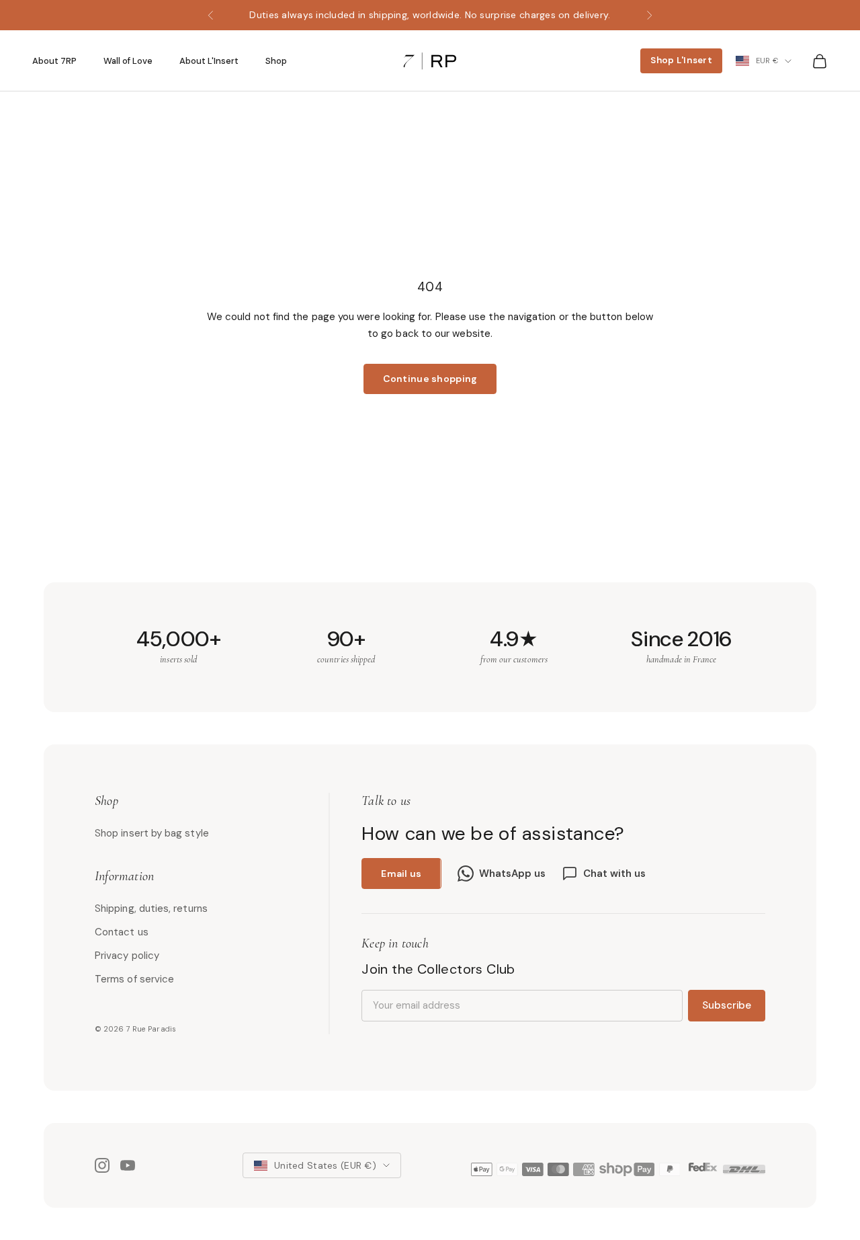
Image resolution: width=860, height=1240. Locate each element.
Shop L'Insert (681, 60)
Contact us (121, 932)
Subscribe (726, 1005)
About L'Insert (209, 61)
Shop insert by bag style (152, 833)
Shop (276, 61)
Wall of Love (128, 61)
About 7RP (54, 61)
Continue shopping (430, 379)
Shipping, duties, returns (151, 908)
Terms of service (134, 979)
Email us (401, 873)
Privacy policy (127, 955)
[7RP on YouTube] (127, 1165)
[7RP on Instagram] (102, 1165)
